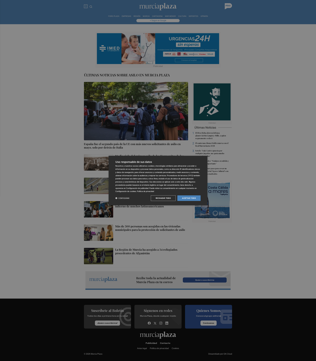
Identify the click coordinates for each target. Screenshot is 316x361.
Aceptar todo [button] (189, 198)
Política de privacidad (145, 191)
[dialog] (158, 180)
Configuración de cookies (125, 191)
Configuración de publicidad (137, 188)
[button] (122, 198)
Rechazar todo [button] (163, 198)
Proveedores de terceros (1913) (180, 175)
